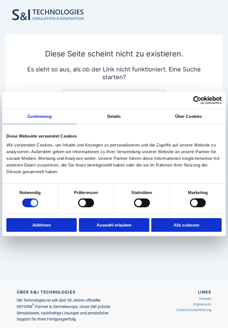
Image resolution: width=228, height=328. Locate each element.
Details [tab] (114, 116)
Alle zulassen (186, 224)
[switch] (86, 202)
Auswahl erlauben (114, 224)
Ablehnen (41, 224)
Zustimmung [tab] (39, 116)
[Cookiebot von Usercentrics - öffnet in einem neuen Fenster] (197, 100)
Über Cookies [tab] (188, 116)
